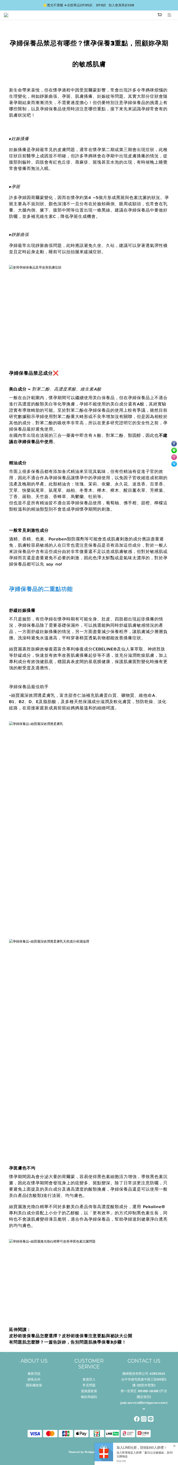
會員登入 (89, 1379)
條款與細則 (89, 1396)
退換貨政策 (89, 1391)
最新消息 (34, 1373)
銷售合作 (34, 1379)
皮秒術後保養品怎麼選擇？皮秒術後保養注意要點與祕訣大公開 (71, 1335)
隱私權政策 (34, 1385)
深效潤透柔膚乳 (39, 695)
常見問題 (89, 1385)
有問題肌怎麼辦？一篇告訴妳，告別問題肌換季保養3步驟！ (67, 1342)
